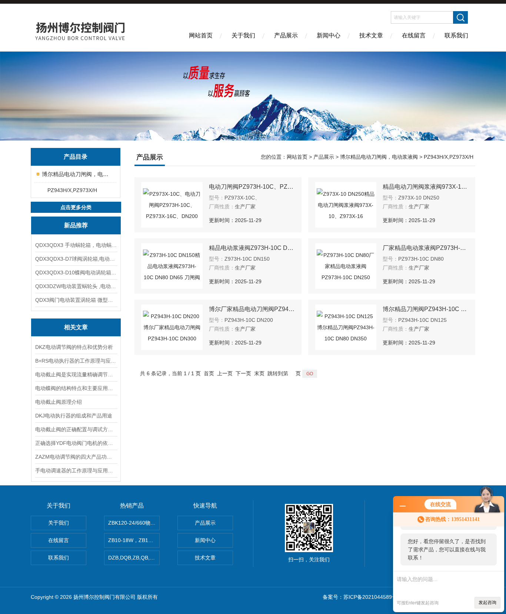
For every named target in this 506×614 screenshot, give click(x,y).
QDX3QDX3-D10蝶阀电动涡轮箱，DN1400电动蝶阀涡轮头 (76, 272)
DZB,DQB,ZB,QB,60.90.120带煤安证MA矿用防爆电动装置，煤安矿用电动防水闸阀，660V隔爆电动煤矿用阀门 (134, 558)
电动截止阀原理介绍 (58, 402)
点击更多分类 (75, 207)
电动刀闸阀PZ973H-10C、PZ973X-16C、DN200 (252, 187)
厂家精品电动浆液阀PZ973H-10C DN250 (426, 248)
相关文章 (76, 327)
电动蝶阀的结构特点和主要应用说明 (76, 388)
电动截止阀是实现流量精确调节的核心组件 (76, 374)
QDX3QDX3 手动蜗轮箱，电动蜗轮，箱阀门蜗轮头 (76, 245)
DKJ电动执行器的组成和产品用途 (73, 416)
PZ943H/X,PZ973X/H (72, 190)
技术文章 (371, 35)
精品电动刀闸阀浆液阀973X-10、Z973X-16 (426, 187)
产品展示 (286, 35)
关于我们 (243, 35)
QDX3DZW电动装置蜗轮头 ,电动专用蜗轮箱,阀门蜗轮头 (76, 286)
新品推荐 (76, 225)
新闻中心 (328, 35)
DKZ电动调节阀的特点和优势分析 (74, 347)
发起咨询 (487, 602)
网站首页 (201, 35)
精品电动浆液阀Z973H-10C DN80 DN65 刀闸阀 (252, 248)
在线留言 (414, 35)
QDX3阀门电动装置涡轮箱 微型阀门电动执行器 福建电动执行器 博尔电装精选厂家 (76, 300)
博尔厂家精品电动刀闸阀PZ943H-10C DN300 (252, 309)
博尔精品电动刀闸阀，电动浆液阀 (76, 174)
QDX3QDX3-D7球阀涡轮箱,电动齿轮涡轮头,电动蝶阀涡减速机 (76, 259)
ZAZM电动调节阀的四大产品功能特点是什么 (76, 457)
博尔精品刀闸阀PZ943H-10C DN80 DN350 (426, 309)
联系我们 (456, 35)
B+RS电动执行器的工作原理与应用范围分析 (76, 361)
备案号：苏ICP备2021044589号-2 (362, 597)
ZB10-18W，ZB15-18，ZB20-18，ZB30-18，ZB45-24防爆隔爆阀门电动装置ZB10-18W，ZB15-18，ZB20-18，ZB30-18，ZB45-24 (134, 540)
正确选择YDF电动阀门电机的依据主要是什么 (76, 443)
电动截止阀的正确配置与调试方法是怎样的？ (76, 429)
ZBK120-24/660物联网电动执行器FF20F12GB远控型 (134, 523)
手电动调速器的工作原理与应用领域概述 (76, 470)
